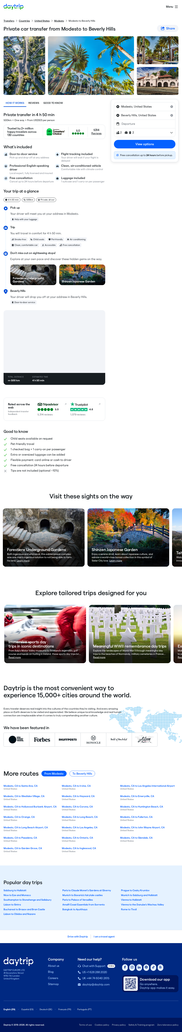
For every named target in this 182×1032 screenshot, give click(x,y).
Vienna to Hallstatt (131, 899)
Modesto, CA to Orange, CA (19, 817)
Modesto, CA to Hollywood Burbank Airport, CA (30, 806)
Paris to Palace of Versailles (77, 899)
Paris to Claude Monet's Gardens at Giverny (86, 890)
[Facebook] (125, 967)
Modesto (59, 20)
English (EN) (9, 1009)
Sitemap (53, 984)
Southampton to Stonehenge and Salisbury (27, 899)
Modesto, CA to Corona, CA (77, 806)
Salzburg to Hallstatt (15, 890)
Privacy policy (119, 1025)
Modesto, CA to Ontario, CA (77, 837)
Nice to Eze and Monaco (17, 895)
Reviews (33, 102)
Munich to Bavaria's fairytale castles (82, 895)
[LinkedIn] (139, 967)
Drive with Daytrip (78, 936)
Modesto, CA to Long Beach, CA (80, 817)
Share (170, 28)
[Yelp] (160, 967)
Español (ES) (27, 1009)
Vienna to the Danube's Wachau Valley (142, 904)
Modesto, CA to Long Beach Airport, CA (26, 827)
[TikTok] (153, 967)
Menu (169, 6)
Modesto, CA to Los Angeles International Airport (147, 785)
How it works (15, 102)
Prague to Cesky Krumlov (135, 890)
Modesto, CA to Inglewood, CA (79, 848)
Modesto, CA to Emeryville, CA (137, 796)
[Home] (13, 7)
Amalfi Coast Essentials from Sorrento (83, 904)
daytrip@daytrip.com (96, 984)
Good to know (53, 102)
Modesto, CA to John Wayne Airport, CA (142, 827)
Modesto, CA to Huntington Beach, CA (141, 806)
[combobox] (144, 106)
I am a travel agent (104, 936)
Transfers (9, 20)
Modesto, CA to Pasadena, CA (20, 837)
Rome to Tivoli (129, 909)
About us (53, 965)
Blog (51, 971)
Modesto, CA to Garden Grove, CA (23, 848)
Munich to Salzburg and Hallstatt (139, 895)
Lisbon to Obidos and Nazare (20, 914)
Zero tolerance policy (167, 1025)
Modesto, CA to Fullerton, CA (136, 817)
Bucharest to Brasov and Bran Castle (24, 909)
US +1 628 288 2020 (94, 972)
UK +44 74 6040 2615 (95, 978)
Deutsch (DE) (46, 1009)
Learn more (23, 560)
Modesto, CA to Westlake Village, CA (24, 796)
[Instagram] (132, 967)
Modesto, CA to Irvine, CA (76, 785)
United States (42, 20)
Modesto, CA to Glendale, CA (136, 837)
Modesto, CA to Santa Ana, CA (21, 785)
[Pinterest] (146, 967)
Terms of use (85, 1025)
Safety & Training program (141, 1025)
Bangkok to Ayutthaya (74, 909)
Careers (53, 978)
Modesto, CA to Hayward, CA (78, 796)
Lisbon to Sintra (12, 904)
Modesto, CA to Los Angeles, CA (79, 827)
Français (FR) (64, 1009)
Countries (24, 20)
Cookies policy (102, 1025)
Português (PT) (84, 1009)
